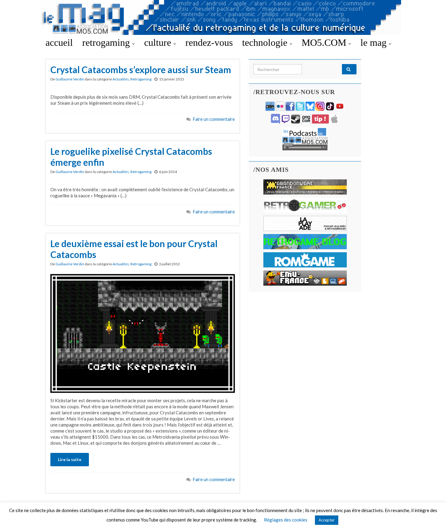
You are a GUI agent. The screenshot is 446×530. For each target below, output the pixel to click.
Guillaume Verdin (70, 79)
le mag (374, 42)
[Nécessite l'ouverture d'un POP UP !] (305, 138)
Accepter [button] (327, 520)
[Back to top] (432, 516)
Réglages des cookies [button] (285, 519)
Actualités (121, 79)
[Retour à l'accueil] (223, 17)
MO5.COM (325, 42)
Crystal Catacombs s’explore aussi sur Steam (140, 69)
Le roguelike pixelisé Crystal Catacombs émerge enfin (131, 157)
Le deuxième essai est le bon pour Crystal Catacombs (134, 249)
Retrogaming (140, 79)
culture (159, 42)
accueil (59, 42)
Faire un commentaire (214, 119)
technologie (266, 42)
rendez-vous (209, 42)
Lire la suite (69, 459)
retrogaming (107, 42)
